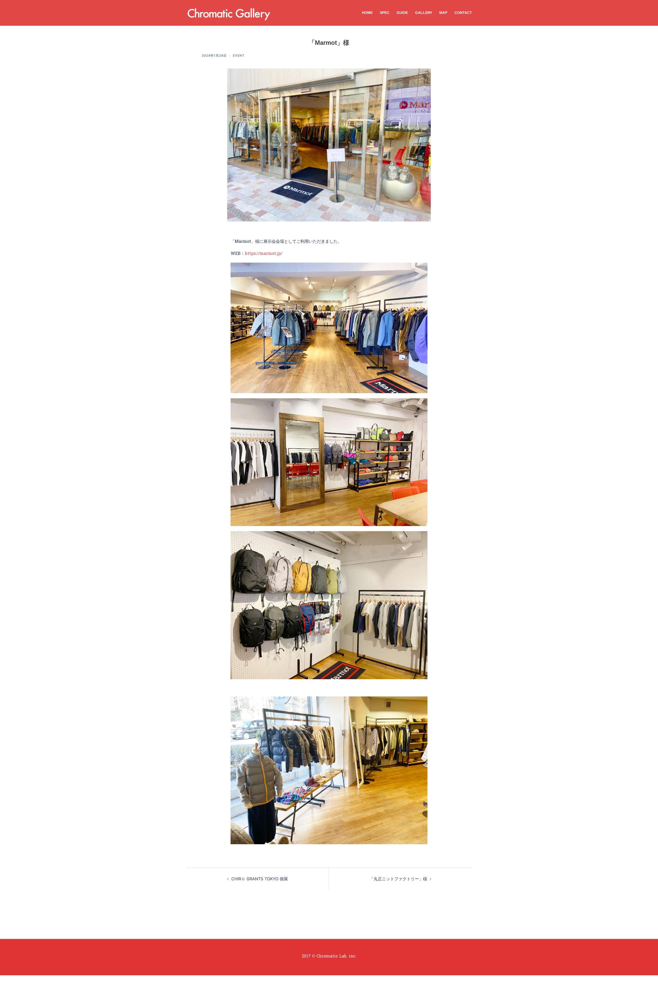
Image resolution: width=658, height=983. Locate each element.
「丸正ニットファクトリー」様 (398, 878)
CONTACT (463, 13)
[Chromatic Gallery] (227, 12)
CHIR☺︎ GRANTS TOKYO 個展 (259, 878)
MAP (443, 13)
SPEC (384, 13)
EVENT (238, 55)
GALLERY (423, 13)
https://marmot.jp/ (263, 254)
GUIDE (402, 13)
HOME (367, 13)
